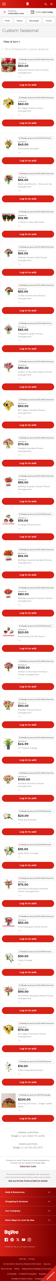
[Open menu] (4, 4)
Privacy (31, 1259)
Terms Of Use (6, 1269)
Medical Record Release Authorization (37, 1269)
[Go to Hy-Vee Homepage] (28, 4)
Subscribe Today (28, 1166)
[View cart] (51, 4)
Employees (12, 1274)
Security (47, 1264)
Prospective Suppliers (27, 1274)
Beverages (34, 21)
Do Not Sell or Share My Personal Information (22, 1264)
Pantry (20, 21)
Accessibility (40, 1279)
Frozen (49, 21)
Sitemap (22, 1259)
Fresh (7, 21)
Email (14, 1136)
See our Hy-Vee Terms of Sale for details (28, 1181)
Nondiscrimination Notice (21, 1279)
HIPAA (17, 1269)
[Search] (45, 4)
